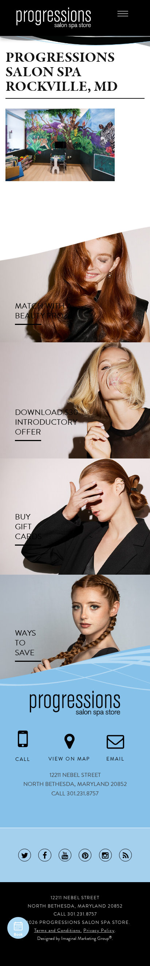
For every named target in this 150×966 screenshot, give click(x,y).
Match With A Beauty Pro (43, 311)
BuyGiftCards (28, 526)
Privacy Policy (99, 930)
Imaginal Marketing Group (85, 938)
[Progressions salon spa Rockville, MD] (60, 144)
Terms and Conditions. (58, 930)
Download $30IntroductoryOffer (46, 421)
